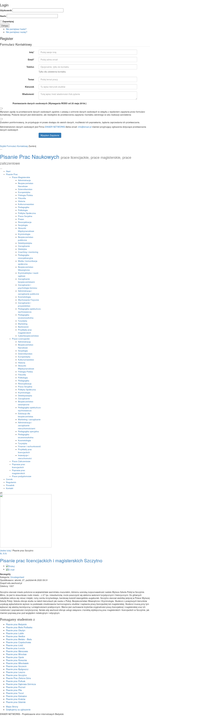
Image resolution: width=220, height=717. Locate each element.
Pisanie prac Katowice (16, 696)
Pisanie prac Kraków (15, 699)
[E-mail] (10, 569)
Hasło (3, 16)
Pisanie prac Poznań (15, 687)
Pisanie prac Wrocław (16, 654)
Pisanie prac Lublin (15, 633)
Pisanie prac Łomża (15, 648)
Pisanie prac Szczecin (16, 666)
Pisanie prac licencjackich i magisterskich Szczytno (51, 560)
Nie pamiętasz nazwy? (16, 31)
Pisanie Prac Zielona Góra (18, 678)
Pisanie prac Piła (14, 690)
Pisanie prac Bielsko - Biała (19, 639)
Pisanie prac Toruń (15, 693)
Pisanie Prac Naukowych (29, 156)
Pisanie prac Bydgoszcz (17, 669)
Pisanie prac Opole (15, 657)
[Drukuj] (10, 565)
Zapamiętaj (8, 21)
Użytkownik (6, 10)
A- (6, 553)
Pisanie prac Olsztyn (15, 630)
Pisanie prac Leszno (15, 672)
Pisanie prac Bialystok (16, 624)
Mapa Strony (12, 706)
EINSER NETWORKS (55, 126)
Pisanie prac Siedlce (15, 636)
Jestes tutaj (5, 550)
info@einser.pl (84, 126)
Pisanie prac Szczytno (16, 675)
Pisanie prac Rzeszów (16, 660)
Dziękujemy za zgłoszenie (18, 709)
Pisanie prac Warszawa (17, 651)
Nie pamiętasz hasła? (16, 29)
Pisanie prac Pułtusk (15, 681)
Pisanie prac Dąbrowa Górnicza (21, 684)
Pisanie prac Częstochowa (18, 642)
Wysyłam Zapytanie (50, 135)
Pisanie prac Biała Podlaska (19, 627)
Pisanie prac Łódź (14, 645)
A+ (1, 553)
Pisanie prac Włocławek (17, 663)
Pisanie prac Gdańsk (16, 702)
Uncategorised (17, 577)
